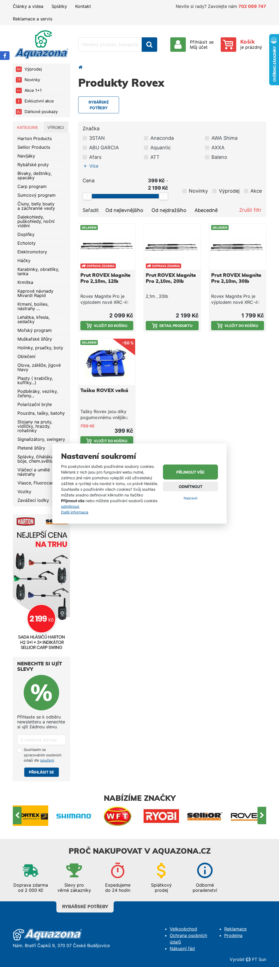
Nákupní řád (182, 948)
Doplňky (26, 234)
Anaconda (162, 138)
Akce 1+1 (33, 90)
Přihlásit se (41, 772)
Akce (256, 191)
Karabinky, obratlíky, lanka (38, 271)
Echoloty (26, 243)
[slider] (87, 196)
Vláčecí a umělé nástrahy (33, 472)
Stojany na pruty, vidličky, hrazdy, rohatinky (34, 426)
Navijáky (26, 156)
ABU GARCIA (104, 147)
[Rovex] (248, 815)
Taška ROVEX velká (104, 390)
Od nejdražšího (168, 210)
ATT (155, 157)
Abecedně (206, 210)
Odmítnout (190, 486)
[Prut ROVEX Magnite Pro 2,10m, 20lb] (172, 247)
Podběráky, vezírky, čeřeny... (37, 393)
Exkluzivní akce (39, 101)
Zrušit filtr (250, 210)
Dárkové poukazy (41, 111)
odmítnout (70, 506)
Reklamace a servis (32, 19)
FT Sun (259, 959)
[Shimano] (74, 815)
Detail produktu (175, 325)
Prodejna (233, 935)
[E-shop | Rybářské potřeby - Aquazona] (41, 44)
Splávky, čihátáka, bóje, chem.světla (35, 459)
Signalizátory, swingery (41, 439)
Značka (91, 128)
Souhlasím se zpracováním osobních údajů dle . (43, 754)
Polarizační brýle (34, 404)
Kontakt (83, 6)
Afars (95, 157)
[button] (92, 166)
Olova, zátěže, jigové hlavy (39, 367)
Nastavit (191, 498)
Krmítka (25, 282)
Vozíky (24, 491)
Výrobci (55, 127)
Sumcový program (36, 195)
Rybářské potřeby (85, 907)
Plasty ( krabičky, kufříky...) (35, 380)
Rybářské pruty (33, 164)
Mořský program (34, 330)
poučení (47, 760)
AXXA (218, 147)
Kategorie (27, 127)
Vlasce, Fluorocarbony (40, 483)
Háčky (24, 260)
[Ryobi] (161, 815)
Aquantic (160, 147)
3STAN (97, 138)
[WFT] (117, 815)
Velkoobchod (183, 929)
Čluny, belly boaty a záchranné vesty (36, 206)
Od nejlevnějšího (124, 210)
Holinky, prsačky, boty (40, 347)
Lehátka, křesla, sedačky (33, 319)
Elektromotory (32, 251)
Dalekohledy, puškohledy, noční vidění (35, 221)
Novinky (32, 79)
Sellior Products (33, 147)
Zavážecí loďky (33, 500)
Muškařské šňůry (34, 339)
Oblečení (26, 356)
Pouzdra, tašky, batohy (41, 413)
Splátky (59, 6)
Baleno (219, 157)
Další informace (74, 512)
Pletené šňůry (31, 448)
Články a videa (28, 6)
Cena (89, 180)
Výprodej (33, 69)
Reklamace (235, 929)
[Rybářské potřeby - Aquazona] (80, 67)
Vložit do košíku (110, 325)
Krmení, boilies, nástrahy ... (32, 306)
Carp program (32, 186)
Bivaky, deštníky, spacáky (34, 175)
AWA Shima (224, 138)
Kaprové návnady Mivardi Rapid (35, 293)
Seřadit (91, 210)
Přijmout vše (190, 472)
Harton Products (34, 138)
